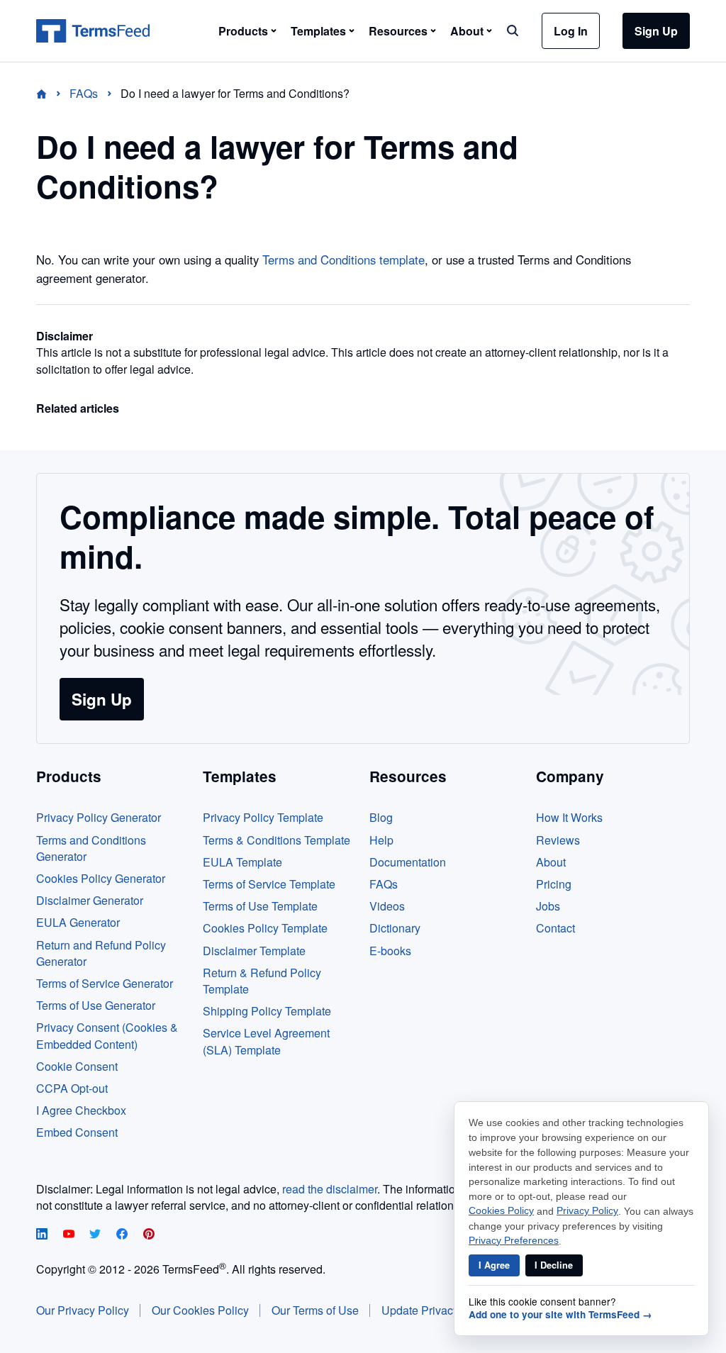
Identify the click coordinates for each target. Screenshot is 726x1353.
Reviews (558, 840)
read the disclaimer (329, 1189)
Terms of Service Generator (104, 983)
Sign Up (656, 31)
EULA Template (242, 862)
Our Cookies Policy (200, 1310)
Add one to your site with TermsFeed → (560, 1314)
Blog (381, 817)
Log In (571, 31)
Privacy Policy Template (263, 817)
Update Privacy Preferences (452, 1310)
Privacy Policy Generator (98, 817)
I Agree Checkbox (81, 1110)
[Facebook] (123, 1235)
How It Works (569, 817)
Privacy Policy (587, 1211)
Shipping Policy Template (267, 1011)
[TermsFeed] (93, 31)
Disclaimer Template (254, 950)
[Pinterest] (149, 1235)
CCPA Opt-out (72, 1088)
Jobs (548, 906)
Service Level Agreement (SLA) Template (266, 1041)
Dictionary (394, 928)
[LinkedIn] (43, 1235)
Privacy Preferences (514, 1240)
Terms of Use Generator (95, 1005)
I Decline (554, 1265)
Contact (555, 928)
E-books (390, 950)
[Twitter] (96, 1235)
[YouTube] (70, 1235)
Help (381, 840)
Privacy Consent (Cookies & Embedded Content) (107, 1035)
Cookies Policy (501, 1211)
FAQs (383, 884)
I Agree (494, 1265)
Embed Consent (77, 1132)
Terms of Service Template (269, 884)
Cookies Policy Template (265, 928)
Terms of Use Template (260, 906)
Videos (387, 906)
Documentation (407, 862)
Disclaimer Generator (89, 900)
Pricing (553, 884)
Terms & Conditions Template (276, 840)
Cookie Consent (77, 1066)
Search (512, 30)
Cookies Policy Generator (100, 878)
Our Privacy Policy (82, 1310)
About (551, 862)
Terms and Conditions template (343, 259)
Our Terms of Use (315, 1310)
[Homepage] (50, 93)
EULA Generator (78, 922)
